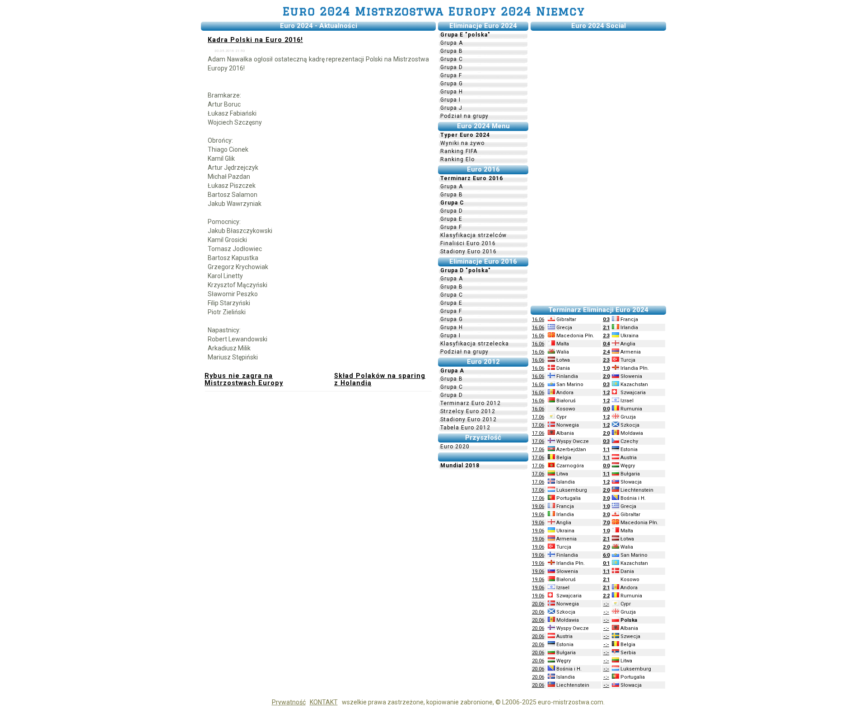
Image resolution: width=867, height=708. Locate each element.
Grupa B (451, 51)
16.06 (538, 319)
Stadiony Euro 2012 (468, 419)
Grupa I (450, 100)
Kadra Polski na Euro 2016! (255, 39)
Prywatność (289, 702)
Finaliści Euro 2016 (468, 243)
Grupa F (451, 75)
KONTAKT (324, 702)
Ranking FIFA (458, 151)
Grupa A (451, 43)
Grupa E (451, 219)
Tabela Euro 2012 (465, 427)
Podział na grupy (464, 116)
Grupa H (451, 91)
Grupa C (451, 59)
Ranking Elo (457, 159)
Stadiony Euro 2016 (468, 251)
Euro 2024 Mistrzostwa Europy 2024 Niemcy (434, 11)
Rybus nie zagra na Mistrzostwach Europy (244, 379)
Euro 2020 (455, 446)
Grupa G (451, 83)
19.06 (538, 506)
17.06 (538, 417)
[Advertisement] (598, 168)
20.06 (538, 604)
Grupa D (451, 67)
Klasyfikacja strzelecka (474, 343)
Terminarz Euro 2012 (470, 403)
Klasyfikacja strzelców (473, 235)
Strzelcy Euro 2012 (467, 411)
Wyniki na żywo (462, 143)
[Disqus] (318, 516)
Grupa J (451, 108)
